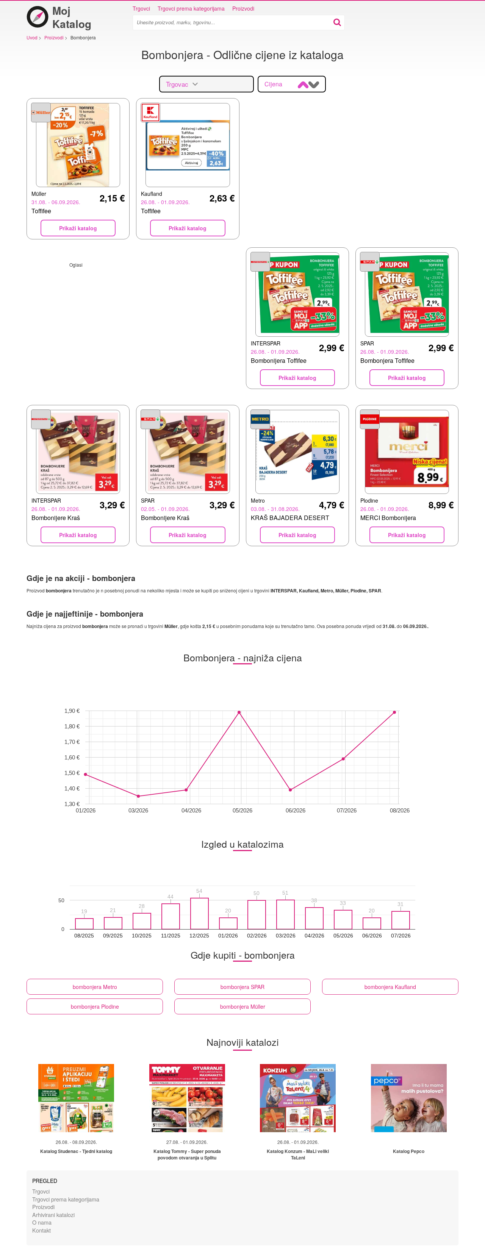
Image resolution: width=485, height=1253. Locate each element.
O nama (42, 1222)
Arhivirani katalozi (53, 1215)
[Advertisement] (133, 321)
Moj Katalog (71, 17)
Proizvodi (243, 8)
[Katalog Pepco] (409, 1098)
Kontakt (41, 1230)
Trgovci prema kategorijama (191, 8)
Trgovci (141, 8)
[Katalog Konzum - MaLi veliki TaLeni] (298, 1098)
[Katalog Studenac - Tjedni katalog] (76, 1098)
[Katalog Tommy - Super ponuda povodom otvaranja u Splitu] (187, 1098)
